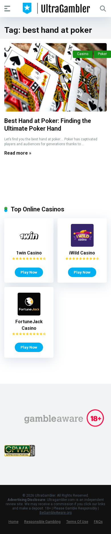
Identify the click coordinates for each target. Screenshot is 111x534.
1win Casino (29, 253)
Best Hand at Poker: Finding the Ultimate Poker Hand (47, 124)
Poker (102, 54)
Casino (82, 54)
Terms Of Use (77, 521)
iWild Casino (82, 253)
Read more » (17, 153)
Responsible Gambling (42, 521)
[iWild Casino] (82, 245)
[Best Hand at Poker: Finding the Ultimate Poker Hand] (55, 77)
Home (13, 521)
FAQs (98, 521)
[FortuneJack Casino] (29, 314)
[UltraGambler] (55, 8)
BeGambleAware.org (56, 513)
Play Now (28, 272)
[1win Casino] (29, 245)
